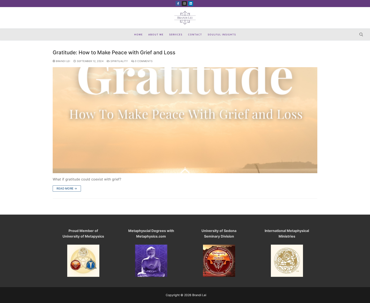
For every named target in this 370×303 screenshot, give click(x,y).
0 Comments (143, 61)
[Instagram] (184, 3)
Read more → (67, 188)
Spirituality (119, 61)
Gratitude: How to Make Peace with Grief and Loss (114, 52)
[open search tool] (361, 34)
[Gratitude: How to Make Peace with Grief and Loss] (185, 120)
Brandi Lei (62, 61)
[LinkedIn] (190, 3)
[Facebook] (178, 3)
